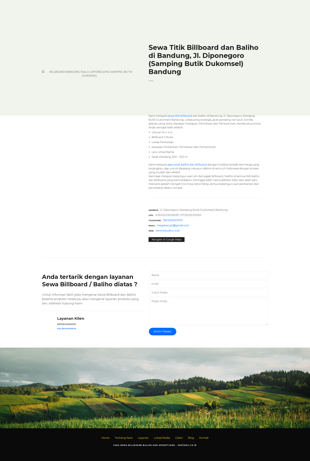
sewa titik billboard (180, 115)
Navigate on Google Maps (166, 239)
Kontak (204, 437)
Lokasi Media (162, 437)
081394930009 (172, 220)
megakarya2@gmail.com (173, 225)
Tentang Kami (124, 437)
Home (105, 437)
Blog (191, 437)
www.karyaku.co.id (167, 230)
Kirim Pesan (162, 331)
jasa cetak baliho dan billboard (187, 164)
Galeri (179, 437)
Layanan (143, 437)
